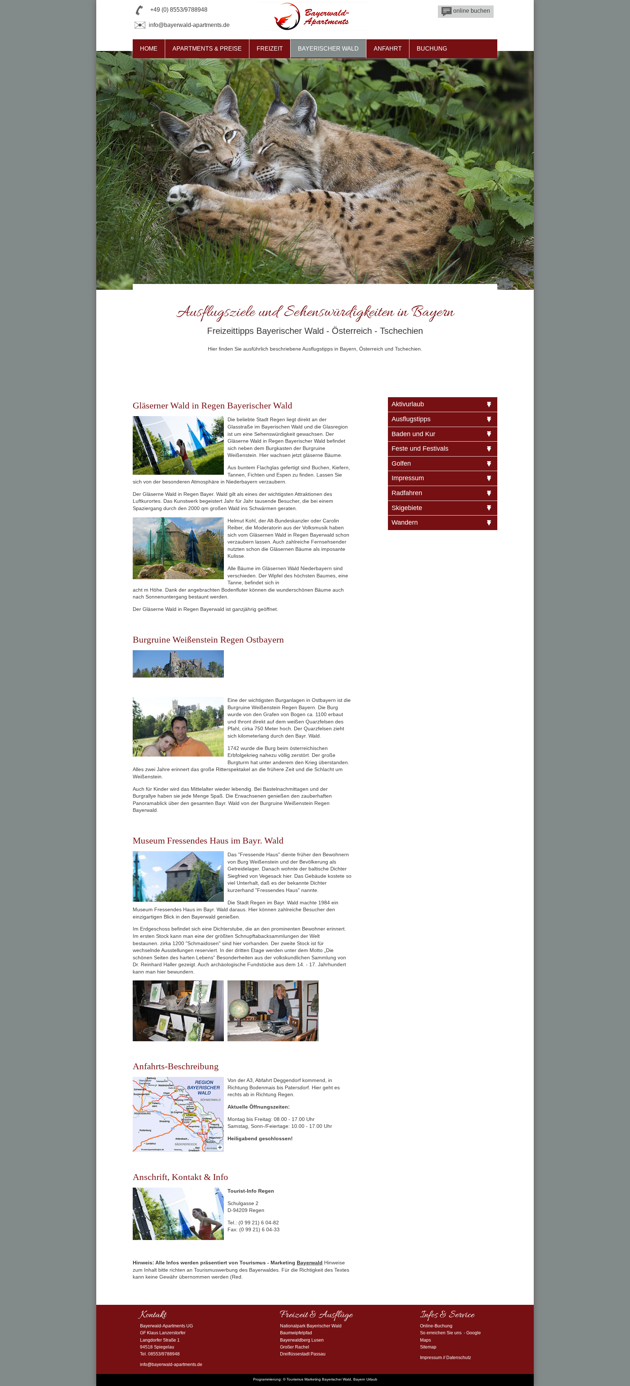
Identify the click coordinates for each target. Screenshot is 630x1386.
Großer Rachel (294, 1347)
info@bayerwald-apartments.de (189, 25)
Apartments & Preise (207, 49)
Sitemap (428, 1347)
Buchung (432, 49)
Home (149, 49)
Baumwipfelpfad (296, 1332)
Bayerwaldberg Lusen (302, 1340)
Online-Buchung (436, 1325)
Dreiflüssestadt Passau (303, 1354)
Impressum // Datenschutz (445, 1357)
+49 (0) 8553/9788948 (178, 10)
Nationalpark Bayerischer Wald (311, 1325)
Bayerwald (310, 1262)
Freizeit (270, 49)
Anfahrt (388, 49)
